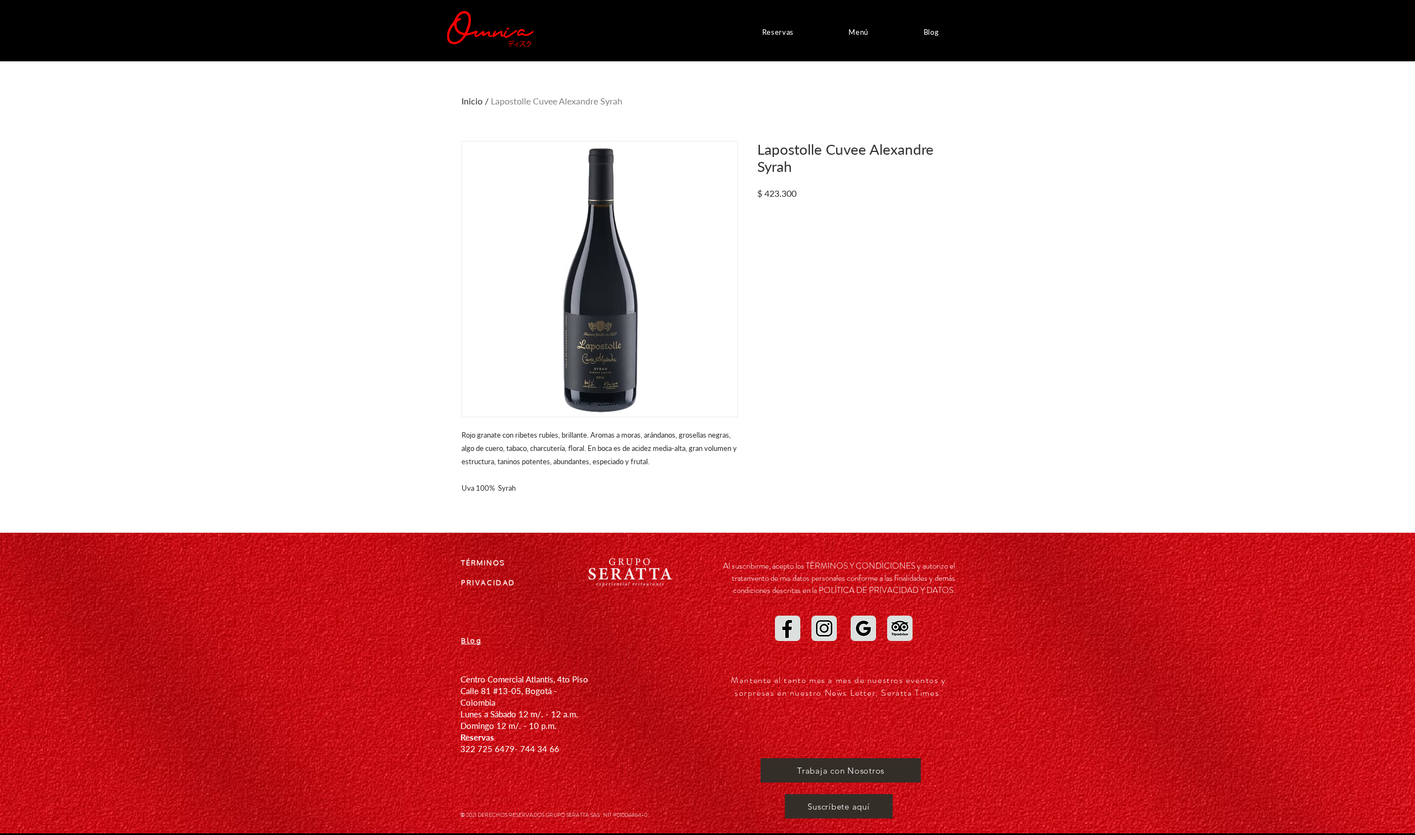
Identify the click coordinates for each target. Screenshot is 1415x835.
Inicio (472, 101)
